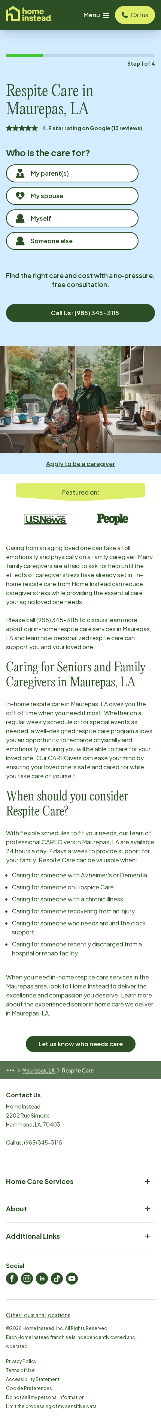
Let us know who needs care (81, 1044)
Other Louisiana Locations (38, 1315)
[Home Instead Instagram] (27, 1279)
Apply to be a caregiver (80, 464)
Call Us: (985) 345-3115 (85, 313)
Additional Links (33, 1236)
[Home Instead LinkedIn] (42, 1279)
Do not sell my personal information (45, 1397)
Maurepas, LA (38, 1070)
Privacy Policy (21, 1361)
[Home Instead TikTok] (57, 1279)
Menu (91, 15)
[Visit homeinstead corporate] (29, 15)
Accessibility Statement (33, 1379)
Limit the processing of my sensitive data (51, 1406)
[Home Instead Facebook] (12, 1279)
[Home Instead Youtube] (72, 1279)
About (16, 1208)
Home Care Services (39, 1181)
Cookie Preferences (29, 1388)
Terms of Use (20, 1370)
